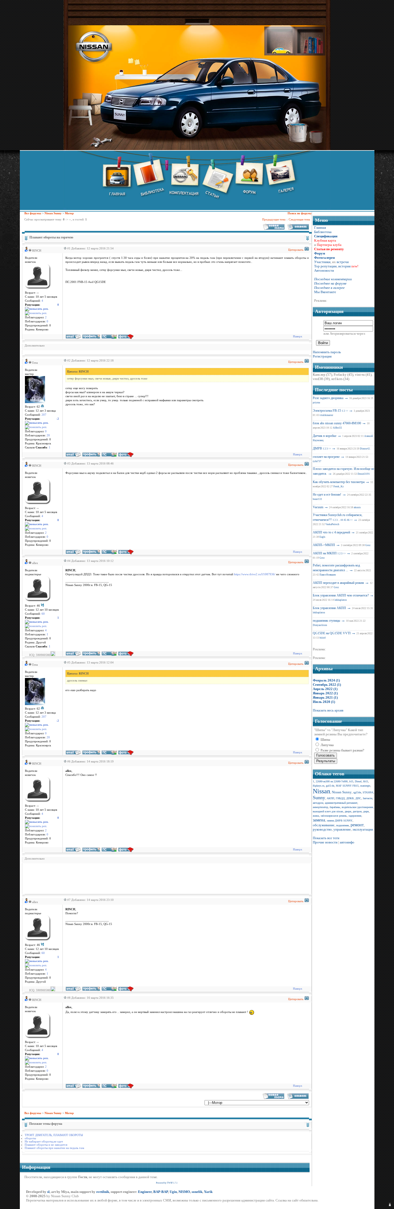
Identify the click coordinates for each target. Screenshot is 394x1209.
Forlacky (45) (343, 375)
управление (342, 829)
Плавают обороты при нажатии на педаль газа (54, 1147)
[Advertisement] (122, 878)
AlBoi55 (337, 427)
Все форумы (32, 213)
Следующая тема (299, 219)
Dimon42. (365, 448)
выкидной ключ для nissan (328, 811)
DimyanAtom (320, 625)
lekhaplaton (340, 600)
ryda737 (317, 461)
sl (48, 1192)
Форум (319, 253)
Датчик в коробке (324, 436)
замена (319, 820)
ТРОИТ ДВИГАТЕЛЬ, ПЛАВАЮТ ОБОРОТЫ (54, 1135)
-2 (57, 418)
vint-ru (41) (363, 375)
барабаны (335, 807)
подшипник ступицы (326, 620)
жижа (316, 815)
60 (43, 613)
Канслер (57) (322, 375)
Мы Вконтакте (325, 292)
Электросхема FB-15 (327, 410)
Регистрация (322, 356)
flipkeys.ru (318, 785)
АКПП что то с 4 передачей (331, 532)
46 (348, 520)
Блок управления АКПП (329, 608)
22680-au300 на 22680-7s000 (332, 781)
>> (346, 411)
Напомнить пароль (327, 352)
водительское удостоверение (357, 807)
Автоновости (324, 270)
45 (345, 520)
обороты (30, 1138)
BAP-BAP (160, 1192)
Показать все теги (326, 838)
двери (348, 811)
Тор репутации (325, 266)
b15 (351, 781)
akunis (357, 507)
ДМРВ (317, 448)
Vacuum (318, 507)
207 (44, 414)
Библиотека (323, 232)
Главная (320, 228)
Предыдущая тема (273, 219)
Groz (367, 545)
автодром (318, 802)
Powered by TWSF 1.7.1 (166, 1183)
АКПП (330, 798)
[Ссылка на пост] (64, 248)
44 (341, 520)
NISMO (184, 1192)
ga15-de (330, 785)
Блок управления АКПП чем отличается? (341, 595)
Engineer (145, 1192)
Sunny (319, 797)
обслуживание (323, 825)
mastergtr (365, 785)
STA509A (368, 792)
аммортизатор (320, 807)
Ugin (173, 1192)
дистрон (357, 811)
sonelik (197, 1192)
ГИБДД (340, 798)
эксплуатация (362, 829)
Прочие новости (325, 842)
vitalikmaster (326, 415)
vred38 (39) (321, 379)
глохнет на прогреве (326, 457)
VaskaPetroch (332, 524)
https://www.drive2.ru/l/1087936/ (254, 574)
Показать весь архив (328, 710)
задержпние (354, 815)
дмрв (366, 811)
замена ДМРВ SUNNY (339, 820)
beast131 (317, 499)
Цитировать (295, 249)
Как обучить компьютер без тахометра (339, 482)
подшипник (342, 825)
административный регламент (341, 802)
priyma (316, 402)
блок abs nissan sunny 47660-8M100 (337, 423)
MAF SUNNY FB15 (347, 785)
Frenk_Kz (338, 486)
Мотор (69, 213)
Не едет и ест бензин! (327, 494)
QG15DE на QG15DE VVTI (332, 633)
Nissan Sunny (53, 213)
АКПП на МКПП (325, 553)
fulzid (322, 637)
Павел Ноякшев (327, 574)
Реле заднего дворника (328, 398)
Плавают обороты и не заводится (46, 1144)
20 (48, 435)
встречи (343, 262)
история (344, 266)
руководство (322, 829)
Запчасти (367, 798)
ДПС (358, 798)
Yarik (208, 1192)
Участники (322, 262)
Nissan (321, 791)
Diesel (358, 781)
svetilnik (102, 1192)
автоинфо (347, 842)
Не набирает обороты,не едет (44, 1141)
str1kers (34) (340, 379)
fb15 (365, 781)
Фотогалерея (324, 258)
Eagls (322, 537)
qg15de (357, 792)
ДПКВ (350, 798)
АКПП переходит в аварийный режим (338, 583)
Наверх (297, 336)
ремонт (357, 825)
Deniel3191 (364, 474)
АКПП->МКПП (324, 545)
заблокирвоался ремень (334, 815)
